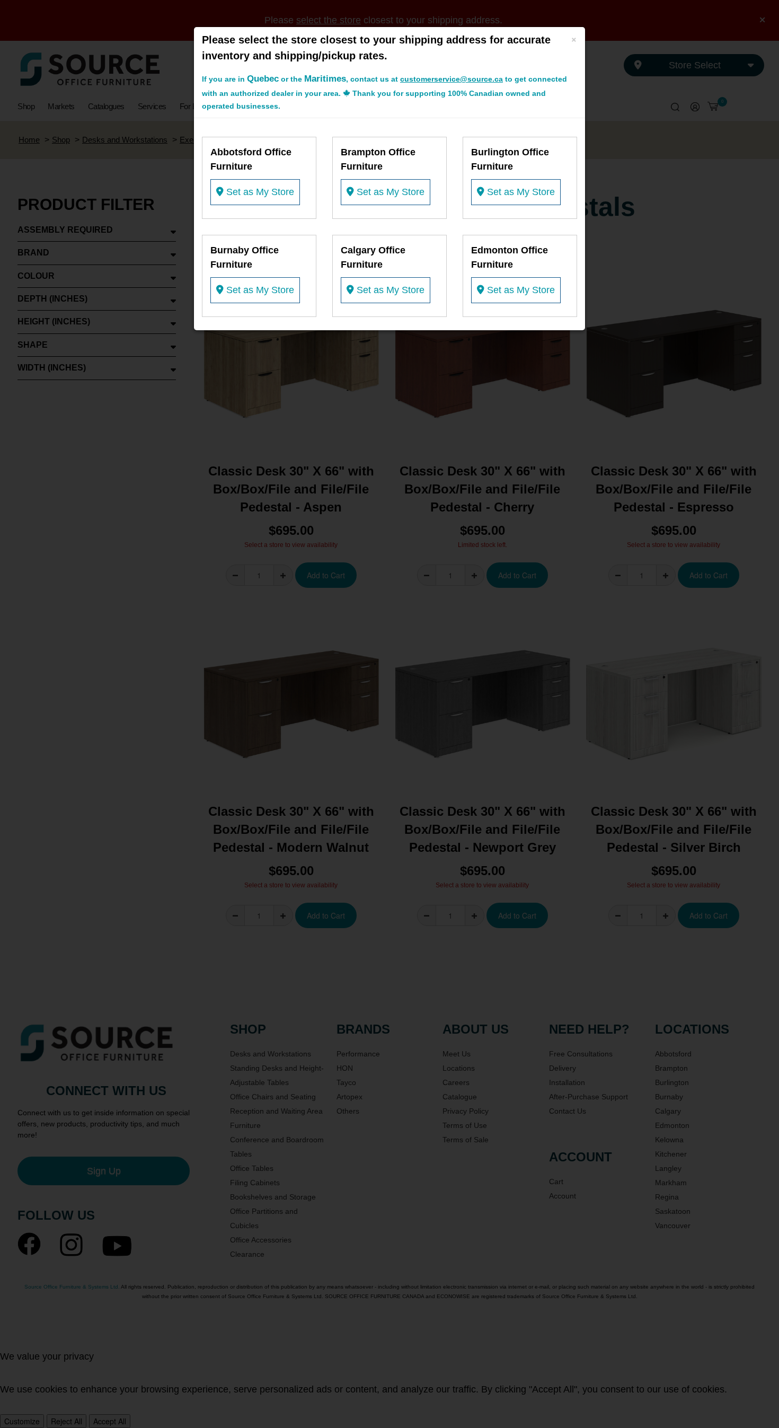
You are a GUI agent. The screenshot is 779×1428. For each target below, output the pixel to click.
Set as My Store (259, 192)
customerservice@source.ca (451, 79)
